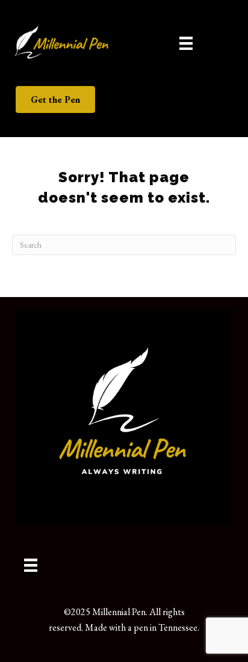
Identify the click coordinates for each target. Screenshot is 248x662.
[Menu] (186, 43)
